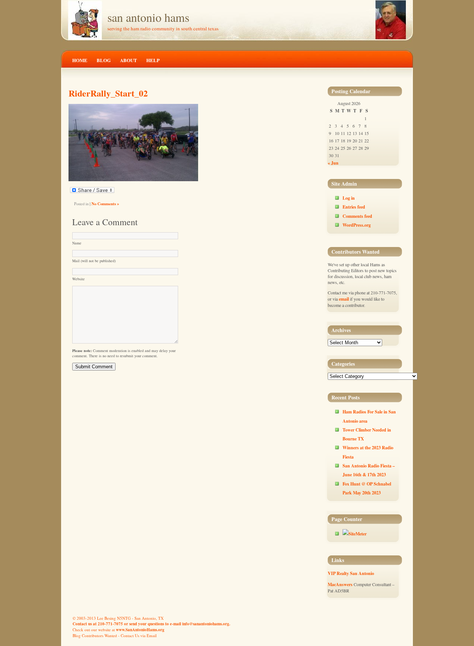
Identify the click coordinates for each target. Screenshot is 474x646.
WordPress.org (357, 224)
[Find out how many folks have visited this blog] (355, 533)
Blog (104, 60)
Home (79, 60)
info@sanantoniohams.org (205, 624)
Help (153, 60)
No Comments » (105, 204)
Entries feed (354, 206)
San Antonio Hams (148, 17)
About (128, 60)
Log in (349, 198)
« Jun (333, 162)
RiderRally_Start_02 (108, 93)
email (344, 298)
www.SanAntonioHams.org (140, 630)
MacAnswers (340, 584)
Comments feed (357, 216)
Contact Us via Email (139, 635)
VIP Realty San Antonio (351, 573)
